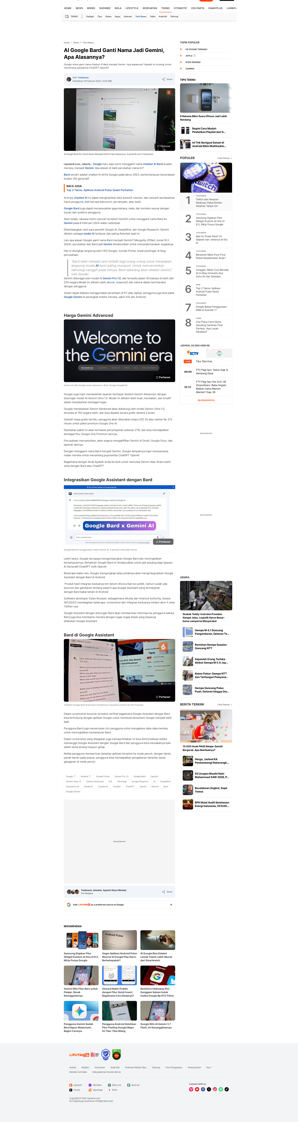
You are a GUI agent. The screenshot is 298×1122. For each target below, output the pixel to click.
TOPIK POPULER (189, 42)
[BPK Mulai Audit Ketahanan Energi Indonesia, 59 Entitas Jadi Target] (188, 804)
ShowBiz (105, 8)
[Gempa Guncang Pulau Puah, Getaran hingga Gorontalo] (188, 690)
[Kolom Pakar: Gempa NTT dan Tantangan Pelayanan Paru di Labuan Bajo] (188, 675)
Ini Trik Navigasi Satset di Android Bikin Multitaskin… (209, 144)
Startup (174, 16)
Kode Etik (115, 1067)
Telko (152, 16)
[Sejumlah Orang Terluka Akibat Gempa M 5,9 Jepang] (188, 661)
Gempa (184, 577)
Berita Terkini (192, 704)
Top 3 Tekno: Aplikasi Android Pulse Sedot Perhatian (99, 190)
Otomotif (180, 8)
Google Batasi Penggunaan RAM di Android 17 (211, 308)
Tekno (165, 8)
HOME (67, 8)
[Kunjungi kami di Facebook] (203, 1089)
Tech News (140, 16)
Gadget (90, 16)
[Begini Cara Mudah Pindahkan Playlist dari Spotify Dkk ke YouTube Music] (185, 130)
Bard (160, 164)
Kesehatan (150, 8)
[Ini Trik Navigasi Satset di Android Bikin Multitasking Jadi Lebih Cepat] (185, 144)
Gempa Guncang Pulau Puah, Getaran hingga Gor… (212, 689)
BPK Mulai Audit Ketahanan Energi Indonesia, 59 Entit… (212, 804)
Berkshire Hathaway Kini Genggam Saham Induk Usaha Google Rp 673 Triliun (157, 992)
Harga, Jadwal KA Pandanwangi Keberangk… (212, 761)
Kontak (72, 1067)
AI (96, 265)
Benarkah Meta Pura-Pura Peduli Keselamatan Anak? (211, 256)
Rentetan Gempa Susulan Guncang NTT (211, 646)
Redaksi (85, 1067)
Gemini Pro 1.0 (112, 278)
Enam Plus (215, 8)
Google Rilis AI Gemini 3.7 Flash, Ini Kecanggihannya (156, 1025)
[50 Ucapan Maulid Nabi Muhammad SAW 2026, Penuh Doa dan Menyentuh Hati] (188, 775)
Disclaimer (100, 1067)
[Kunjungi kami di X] (209, 1089)
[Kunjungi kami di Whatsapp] (221, 1089)
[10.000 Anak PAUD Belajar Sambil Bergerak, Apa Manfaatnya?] (206, 726)
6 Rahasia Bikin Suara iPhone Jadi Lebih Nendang (203, 118)
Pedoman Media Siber (135, 1067)
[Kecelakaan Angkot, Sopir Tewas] (188, 790)
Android (163, 16)
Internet (128, 16)
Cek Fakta (197, 8)
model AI (89, 233)
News (79, 8)
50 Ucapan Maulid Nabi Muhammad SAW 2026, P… (212, 775)
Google (97, 164)
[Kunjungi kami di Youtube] (197, 1089)
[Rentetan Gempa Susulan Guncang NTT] (188, 646)
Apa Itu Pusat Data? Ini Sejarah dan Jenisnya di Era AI (211, 239)
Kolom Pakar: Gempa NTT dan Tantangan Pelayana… (211, 675)
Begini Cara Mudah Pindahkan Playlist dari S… (209, 130)
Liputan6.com (93, 1098)
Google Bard (71, 208)
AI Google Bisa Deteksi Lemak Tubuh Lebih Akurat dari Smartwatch (156, 957)
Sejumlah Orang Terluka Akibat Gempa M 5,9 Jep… (211, 660)
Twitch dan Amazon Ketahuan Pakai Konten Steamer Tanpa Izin (209, 202)
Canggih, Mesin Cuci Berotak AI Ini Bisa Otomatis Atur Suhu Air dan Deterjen (212, 273)
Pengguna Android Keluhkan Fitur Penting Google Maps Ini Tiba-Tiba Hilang (119, 1027)
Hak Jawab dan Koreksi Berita (106, 1072)
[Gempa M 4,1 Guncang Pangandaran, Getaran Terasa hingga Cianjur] (188, 632)
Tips (99, 16)
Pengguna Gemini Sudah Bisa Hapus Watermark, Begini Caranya (78, 1027)
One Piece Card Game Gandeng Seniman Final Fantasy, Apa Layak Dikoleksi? (209, 326)
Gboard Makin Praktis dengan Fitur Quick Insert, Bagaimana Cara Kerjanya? (118, 992)
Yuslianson (83, 77)
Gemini (89, 168)
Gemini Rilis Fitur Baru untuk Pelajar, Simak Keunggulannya (81, 992)
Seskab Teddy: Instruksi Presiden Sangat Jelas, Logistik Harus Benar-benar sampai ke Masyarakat (204, 618)
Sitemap (156, 1067)
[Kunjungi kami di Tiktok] (227, 1089)
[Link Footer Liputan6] (84, 1054)
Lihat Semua (223, 158)
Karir (208, 1067)
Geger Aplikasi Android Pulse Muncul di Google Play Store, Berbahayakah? (119, 957)
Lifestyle (132, 8)
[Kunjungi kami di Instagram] (215, 1089)
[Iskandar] (73, 891)
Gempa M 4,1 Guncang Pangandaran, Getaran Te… (212, 632)
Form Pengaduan (174, 1067)
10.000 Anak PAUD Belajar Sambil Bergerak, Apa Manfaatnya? (203, 748)
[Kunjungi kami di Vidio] (191, 1089)
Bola (118, 8)
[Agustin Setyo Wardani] (77, 891)
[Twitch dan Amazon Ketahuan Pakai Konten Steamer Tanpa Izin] (206, 178)
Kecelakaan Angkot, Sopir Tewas (211, 789)
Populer (187, 158)
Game (108, 16)
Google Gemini (73, 297)
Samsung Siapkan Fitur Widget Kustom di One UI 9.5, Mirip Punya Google (81, 957)
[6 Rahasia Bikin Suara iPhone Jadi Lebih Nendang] (206, 98)
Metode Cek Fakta (78, 1072)
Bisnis (91, 8)
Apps (117, 16)
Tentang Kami (194, 1067)
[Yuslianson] (69, 79)
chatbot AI (149, 164)
